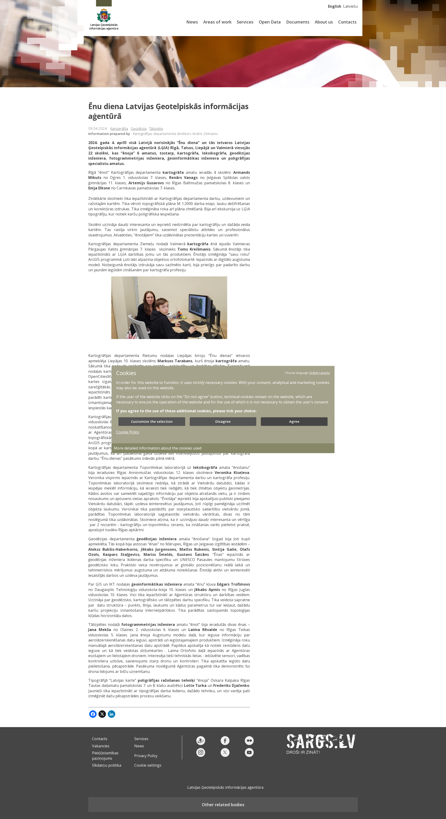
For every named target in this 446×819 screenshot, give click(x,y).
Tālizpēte (156, 128)
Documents (297, 22)
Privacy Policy (145, 755)
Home (104, 15)
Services (245, 22)
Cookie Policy (127, 432)
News (192, 22)
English (334, 6)
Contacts (347, 22)
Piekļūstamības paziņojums (105, 755)
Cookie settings (147, 765)
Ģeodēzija (139, 128)
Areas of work (217, 22)
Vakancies (100, 746)
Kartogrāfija (119, 128)
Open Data (270, 22)
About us (324, 22)
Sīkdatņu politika (106, 765)
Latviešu (350, 6)
